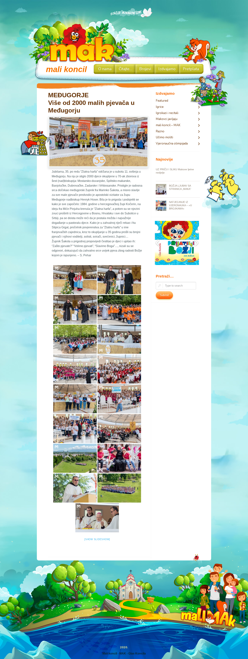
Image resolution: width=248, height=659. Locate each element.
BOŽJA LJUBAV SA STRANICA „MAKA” (180, 187)
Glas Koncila (137, 653)
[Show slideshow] (97, 539)
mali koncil (66, 69)
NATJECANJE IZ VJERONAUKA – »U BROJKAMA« (180, 205)
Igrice (160, 107)
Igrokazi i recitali (167, 113)
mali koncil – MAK (168, 125)
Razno (160, 131)
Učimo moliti (164, 137)
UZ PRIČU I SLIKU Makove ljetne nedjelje (175, 171)
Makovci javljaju (166, 119)
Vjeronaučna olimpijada (172, 143)
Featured (162, 101)
